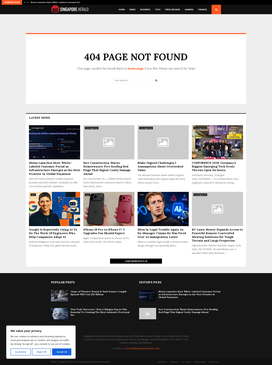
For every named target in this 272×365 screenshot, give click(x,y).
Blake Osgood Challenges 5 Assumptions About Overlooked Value (160, 166)
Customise (20, 351)
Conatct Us (213, 362)
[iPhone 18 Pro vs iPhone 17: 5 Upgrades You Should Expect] (108, 209)
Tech (157, 9)
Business (145, 9)
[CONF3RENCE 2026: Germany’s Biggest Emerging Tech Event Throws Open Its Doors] (217, 142)
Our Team (185, 362)
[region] (41, 342)
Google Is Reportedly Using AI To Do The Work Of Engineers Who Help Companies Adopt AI (53, 233)
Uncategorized (37, 128)
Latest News (39, 118)
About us (174, 362)
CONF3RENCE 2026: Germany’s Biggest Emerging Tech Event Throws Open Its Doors (214, 166)
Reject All (41, 351)
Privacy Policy (200, 362)
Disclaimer (162, 362)
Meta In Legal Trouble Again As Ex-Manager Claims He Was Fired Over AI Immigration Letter (162, 233)
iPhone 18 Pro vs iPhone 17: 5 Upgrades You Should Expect (104, 231)
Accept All (62, 351)
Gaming (189, 9)
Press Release (172, 9)
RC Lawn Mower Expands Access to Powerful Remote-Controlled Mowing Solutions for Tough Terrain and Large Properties (217, 235)
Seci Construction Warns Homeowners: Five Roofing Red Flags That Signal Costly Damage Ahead (107, 168)
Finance (202, 9)
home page (136, 68)
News (133, 9)
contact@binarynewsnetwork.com (142, 348)
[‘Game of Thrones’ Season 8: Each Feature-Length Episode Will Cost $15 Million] (59, 295)
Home (122, 9)
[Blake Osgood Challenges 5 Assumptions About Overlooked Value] (163, 142)
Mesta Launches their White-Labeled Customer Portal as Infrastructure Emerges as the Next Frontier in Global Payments (54, 168)
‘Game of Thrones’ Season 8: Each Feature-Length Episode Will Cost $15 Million (98, 293)
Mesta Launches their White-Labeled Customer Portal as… (59, 2)
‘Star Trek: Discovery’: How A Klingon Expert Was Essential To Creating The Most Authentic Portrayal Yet (100, 312)
